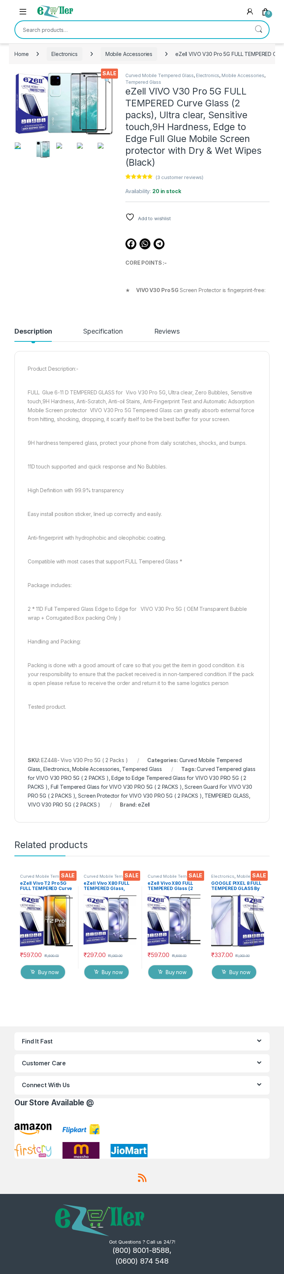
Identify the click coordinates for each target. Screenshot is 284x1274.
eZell (144, 804)
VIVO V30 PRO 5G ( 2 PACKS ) (64, 804)
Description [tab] (33, 331)
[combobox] (131, 29)
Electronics (64, 54)
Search (258, 29)
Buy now (48, 972)
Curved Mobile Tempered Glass (159, 75)
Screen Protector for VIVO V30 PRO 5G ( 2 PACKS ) (140, 795)
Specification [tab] (102, 331)
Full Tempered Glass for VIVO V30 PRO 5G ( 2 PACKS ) (116, 787)
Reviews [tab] (167, 331)
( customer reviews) (179, 177)
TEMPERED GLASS (226, 795)
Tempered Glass (143, 82)
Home (21, 54)
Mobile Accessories (128, 54)
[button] (107, 80)
